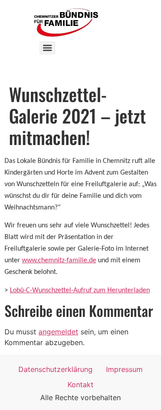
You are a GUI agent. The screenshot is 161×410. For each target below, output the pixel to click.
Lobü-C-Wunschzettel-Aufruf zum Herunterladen (80, 290)
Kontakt (80, 384)
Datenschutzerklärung (55, 369)
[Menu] (47, 48)
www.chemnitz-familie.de (59, 260)
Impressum (124, 369)
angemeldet (58, 331)
